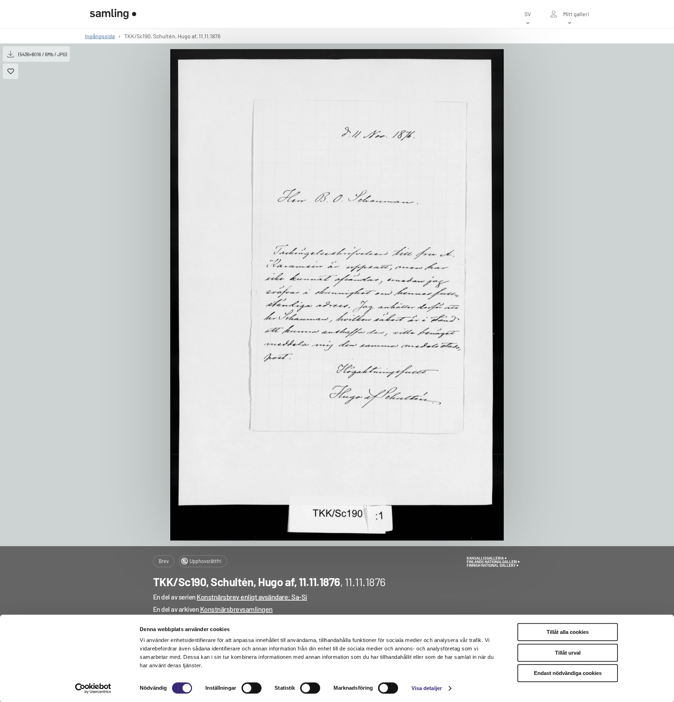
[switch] (252, 688)
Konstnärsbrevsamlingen (236, 609)
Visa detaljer (426, 688)
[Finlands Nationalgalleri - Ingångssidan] (113, 14)
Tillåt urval (568, 653)
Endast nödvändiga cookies (568, 673)
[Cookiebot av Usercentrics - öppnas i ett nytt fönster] (93, 688)
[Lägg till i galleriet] (10, 71)
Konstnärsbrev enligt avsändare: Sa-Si (252, 596)
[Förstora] (336, 295)
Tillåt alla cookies (568, 632)
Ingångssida (100, 36)
